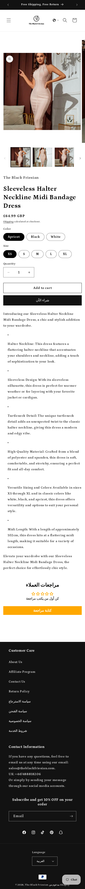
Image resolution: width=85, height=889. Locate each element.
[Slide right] (80, 158)
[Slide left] (5, 158)
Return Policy (19, 691)
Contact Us (17, 681)
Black (35, 237)
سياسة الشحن (18, 711)
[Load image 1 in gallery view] (20, 157)
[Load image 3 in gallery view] (64, 157)
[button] (9, 20)
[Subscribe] (71, 816)
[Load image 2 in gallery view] (42, 157)
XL (65, 254)
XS (10, 254)
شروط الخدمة (18, 731)
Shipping (8, 221)
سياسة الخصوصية (20, 721)
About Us (15, 662)
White (56, 237)
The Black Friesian (36, 885)
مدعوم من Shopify (59, 885)
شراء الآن (42, 300)
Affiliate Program (22, 672)
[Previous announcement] (8, 5)
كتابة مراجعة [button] (42, 610)
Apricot (14, 237)
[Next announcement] (77, 5)
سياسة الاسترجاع (20, 701)
